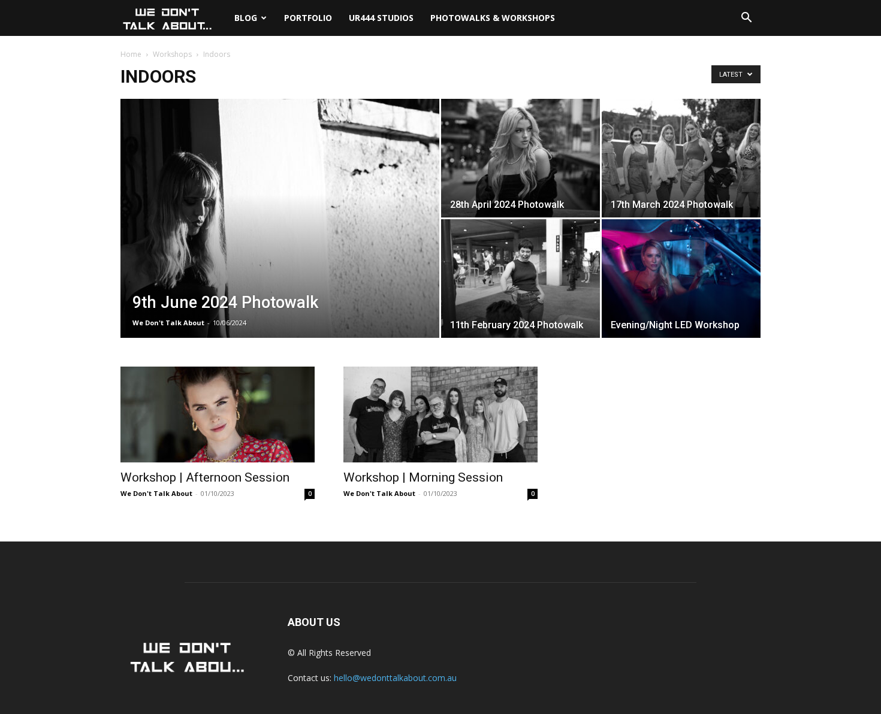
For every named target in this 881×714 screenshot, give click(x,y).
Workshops (172, 54)
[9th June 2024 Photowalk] (279, 237)
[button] (746, 19)
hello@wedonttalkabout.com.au (395, 677)
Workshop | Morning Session (423, 477)
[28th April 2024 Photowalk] (520, 158)
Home (130, 54)
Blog (245, 17)
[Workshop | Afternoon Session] (217, 414)
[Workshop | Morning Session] (440, 414)
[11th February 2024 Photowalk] (520, 278)
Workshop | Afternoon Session (204, 477)
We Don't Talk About (168, 322)
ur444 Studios (381, 17)
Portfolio (308, 17)
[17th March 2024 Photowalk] (681, 158)
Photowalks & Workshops (492, 17)
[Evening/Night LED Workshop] (681, 278)
